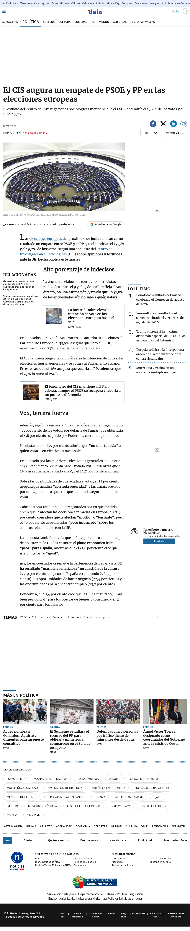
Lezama (100, 797)
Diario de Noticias (82, 858)
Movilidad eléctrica (42, 806)
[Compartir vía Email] (183, 124)
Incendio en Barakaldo (152, 788)
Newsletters (117, 840)
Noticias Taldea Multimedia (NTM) (53, 865)
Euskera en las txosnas (84, 806)
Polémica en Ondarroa (108, 788)
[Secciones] (4, 11)
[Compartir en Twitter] (163, 124)
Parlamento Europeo (65, 617)
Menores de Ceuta (20, 797)
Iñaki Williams (121, 806)
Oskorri (114, 779)
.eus (8, 840)
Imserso (12, 806)
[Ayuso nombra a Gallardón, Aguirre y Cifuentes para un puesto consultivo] (25, 711)
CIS (34, 617)
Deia (37, 858)
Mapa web (117, 861)
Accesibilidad (138, 913)
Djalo (157, 797)
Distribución (118, 858)
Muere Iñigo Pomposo (22, 788)
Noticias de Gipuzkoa (84, 861)
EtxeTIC (12, 815)
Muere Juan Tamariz (129, 797)
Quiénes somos (58, 840)
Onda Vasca (79, 865)
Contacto (30, 840)
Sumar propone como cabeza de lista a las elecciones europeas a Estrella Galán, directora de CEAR (20, 300)
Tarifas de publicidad (123, 865)
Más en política (20, 695)
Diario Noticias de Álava (47, 861)
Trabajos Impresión (160, 858)
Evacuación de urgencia (65, 788)
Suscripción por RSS (160, 861)
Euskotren (14, 779)
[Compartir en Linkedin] (173, 124)
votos (44, 617)
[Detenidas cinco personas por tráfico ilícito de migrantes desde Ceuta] (118, 711)
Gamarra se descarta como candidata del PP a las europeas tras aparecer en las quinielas (19, 285)
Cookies (111, 913)
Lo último (139, 288)
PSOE (23, 617)
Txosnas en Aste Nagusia (49, 779)
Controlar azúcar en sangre (64, 797)
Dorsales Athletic (154, 806)
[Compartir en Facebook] (153, 124)
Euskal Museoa (88, 779)
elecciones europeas (45, 238)
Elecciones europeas (96, 617)
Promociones (89, 840)
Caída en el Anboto (144, 779)
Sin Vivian (33, 815)
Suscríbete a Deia (175, 840)
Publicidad (145, 840)
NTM (6, 748)
